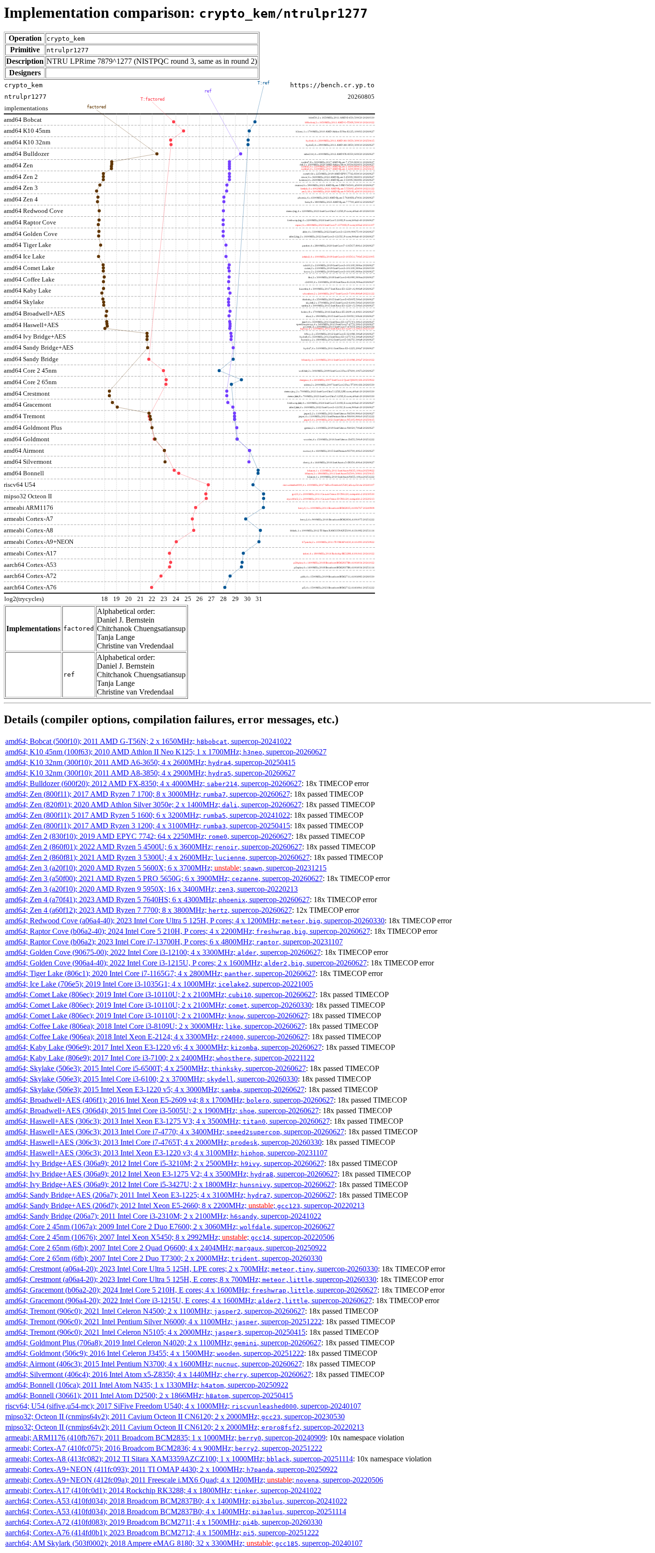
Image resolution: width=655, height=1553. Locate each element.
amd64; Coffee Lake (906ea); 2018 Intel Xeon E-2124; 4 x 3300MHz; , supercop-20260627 (156, 1037)
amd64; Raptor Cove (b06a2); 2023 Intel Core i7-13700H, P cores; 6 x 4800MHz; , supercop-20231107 (174, 942)
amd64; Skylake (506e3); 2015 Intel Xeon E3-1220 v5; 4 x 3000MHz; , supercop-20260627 (154, 1089)
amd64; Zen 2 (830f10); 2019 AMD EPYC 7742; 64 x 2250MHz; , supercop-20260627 (148, 836)
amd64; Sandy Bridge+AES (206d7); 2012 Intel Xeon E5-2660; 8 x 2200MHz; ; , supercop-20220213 (184, 1205)
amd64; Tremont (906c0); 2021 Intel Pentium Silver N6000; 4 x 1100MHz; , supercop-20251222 (163, 1322)
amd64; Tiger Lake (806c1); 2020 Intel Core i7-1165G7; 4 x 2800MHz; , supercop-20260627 (160, 973)
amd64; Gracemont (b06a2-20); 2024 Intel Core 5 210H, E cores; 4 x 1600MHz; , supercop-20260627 (191, 1290)
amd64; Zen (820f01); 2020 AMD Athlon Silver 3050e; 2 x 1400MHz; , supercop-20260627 (153, 804)
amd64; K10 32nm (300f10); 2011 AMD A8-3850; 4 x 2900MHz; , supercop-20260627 (150, 773)
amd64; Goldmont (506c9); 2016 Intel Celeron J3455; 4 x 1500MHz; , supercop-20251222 (154, 1353)
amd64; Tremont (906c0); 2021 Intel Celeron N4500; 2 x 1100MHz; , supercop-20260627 (155, 1311)
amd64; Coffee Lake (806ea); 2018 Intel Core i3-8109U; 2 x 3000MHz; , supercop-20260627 (155, 1026)
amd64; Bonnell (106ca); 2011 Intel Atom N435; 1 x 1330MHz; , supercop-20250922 (146, 1385)
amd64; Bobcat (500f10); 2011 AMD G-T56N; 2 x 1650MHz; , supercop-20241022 (148, 741)
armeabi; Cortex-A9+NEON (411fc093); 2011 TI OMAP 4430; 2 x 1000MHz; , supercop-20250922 (171, 1469)
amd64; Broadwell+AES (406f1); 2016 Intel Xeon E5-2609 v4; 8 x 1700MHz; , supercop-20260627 (169, 1100)
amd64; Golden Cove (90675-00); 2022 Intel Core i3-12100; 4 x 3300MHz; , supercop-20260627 (163, 952)
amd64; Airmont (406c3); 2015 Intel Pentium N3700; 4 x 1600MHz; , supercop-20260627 (153, 1364)
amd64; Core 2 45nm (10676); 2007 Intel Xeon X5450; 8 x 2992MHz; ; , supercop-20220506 (169, 1237)
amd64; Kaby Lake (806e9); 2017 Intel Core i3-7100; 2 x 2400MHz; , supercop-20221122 (160, 1058)
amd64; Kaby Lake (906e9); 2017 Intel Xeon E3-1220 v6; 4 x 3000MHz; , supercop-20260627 (163, 1047)
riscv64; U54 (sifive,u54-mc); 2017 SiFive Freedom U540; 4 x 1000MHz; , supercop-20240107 (183, 1406)
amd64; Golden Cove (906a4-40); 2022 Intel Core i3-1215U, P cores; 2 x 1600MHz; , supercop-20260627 (186, 963)
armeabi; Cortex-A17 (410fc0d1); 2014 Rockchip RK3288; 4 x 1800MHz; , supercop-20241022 (163, 1490)
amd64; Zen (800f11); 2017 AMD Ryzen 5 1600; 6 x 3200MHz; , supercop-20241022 (147, 815)
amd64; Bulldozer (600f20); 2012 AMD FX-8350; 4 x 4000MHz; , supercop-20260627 (153, 783)
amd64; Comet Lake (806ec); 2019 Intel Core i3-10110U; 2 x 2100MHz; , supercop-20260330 (158, 1005)
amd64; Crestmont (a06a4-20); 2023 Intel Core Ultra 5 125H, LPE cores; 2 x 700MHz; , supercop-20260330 (191, 1269)
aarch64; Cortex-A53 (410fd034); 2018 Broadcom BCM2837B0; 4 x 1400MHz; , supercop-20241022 (176, 1501)
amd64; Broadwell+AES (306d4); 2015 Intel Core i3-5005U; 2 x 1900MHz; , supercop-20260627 (162, 1110)
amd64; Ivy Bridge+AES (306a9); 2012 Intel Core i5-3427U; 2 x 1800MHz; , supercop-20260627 (170, 1184)
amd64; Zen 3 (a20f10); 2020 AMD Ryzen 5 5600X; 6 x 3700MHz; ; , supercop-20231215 (166, 868)
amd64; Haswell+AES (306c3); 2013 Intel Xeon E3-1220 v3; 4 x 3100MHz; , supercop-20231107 (166, 1153)
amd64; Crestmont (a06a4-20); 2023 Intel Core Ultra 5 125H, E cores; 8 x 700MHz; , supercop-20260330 (190, 1279)
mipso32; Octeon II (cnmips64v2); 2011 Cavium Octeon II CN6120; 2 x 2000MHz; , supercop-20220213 (184, 1427)
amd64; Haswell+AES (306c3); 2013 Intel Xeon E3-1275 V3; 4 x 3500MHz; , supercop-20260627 (167, 1121)
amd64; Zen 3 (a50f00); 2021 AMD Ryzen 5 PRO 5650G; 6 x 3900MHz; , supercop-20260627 (164, 878)
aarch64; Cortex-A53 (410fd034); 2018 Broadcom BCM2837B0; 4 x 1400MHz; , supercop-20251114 (175, 1511)
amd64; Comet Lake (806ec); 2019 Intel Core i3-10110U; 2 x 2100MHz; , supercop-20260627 (160, 994)
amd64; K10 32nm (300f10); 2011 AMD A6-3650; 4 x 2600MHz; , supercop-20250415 (150, 762)
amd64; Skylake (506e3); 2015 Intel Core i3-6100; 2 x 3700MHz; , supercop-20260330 (151, 1079)
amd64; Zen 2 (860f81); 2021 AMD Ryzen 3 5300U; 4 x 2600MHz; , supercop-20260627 (157, 857)
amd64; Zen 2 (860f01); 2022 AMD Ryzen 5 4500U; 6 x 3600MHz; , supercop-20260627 (153, 847)
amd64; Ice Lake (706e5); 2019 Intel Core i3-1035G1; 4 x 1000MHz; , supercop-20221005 (159, 984)
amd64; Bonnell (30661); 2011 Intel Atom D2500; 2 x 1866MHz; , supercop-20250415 (149, 1395)
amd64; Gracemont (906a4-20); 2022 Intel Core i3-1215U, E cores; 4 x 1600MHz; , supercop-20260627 (188, 1300)
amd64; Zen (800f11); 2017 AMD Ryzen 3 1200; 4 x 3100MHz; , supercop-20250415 (147, 826)
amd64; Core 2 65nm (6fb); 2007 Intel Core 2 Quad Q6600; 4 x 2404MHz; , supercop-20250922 (166, 1248)
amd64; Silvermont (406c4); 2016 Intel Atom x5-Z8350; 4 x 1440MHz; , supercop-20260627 (158, 1374)
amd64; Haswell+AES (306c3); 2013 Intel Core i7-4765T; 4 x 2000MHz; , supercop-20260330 (163, 1142)
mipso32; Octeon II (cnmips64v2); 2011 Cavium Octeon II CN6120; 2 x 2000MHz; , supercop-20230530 (175, 1416)
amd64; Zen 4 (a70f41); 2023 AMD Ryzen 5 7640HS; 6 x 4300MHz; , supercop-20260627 (157, 899)
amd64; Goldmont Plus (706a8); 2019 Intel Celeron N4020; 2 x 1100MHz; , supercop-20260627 (163, 1343)
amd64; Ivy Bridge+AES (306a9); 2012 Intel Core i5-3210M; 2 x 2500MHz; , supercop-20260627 (164, 1163)
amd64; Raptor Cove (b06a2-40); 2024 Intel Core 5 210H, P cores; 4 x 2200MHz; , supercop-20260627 (187, 931)
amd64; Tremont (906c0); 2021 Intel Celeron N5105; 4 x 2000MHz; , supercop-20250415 (155, 1332)
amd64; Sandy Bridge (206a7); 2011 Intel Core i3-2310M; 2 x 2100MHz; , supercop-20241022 (163, 1216)
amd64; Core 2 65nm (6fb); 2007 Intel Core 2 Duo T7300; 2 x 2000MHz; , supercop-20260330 (163, 1258)
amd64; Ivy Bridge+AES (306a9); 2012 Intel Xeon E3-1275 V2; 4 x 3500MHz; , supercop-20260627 (171, 1174)
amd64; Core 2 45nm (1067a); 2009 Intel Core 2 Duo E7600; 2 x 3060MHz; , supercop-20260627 (170, 1227)
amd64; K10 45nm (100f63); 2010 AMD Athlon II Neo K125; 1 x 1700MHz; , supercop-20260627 (166, 752)
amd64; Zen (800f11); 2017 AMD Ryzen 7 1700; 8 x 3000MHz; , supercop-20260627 (147, 794)
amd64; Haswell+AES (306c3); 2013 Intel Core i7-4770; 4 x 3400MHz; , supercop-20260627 (174, 1132)
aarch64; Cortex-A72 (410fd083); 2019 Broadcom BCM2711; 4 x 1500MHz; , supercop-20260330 (163, 1522)
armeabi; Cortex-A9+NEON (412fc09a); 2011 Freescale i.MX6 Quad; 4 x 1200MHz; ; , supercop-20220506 (194, 1480)
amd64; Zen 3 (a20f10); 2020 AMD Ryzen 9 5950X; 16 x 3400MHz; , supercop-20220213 (151, 889)
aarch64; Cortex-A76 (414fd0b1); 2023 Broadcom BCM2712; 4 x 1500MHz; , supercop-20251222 (162, 1533)
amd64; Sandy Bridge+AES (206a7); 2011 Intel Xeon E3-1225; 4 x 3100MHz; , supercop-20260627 (170, 1195)
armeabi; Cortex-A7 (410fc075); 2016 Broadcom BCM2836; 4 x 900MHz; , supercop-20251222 (163, 1448)
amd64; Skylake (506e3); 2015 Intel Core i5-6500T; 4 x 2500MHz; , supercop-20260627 (155, 1068)
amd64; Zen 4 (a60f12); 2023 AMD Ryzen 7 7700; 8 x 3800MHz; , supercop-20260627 (148, 910)
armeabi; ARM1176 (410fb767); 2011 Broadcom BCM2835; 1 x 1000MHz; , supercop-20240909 (165, 1438)
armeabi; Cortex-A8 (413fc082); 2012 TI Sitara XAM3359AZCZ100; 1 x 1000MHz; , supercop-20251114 (179, 1459)
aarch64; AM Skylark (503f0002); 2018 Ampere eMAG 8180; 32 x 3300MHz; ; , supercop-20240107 (184, 1543)
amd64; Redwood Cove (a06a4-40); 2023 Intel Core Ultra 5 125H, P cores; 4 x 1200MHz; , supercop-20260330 (195, 921)
